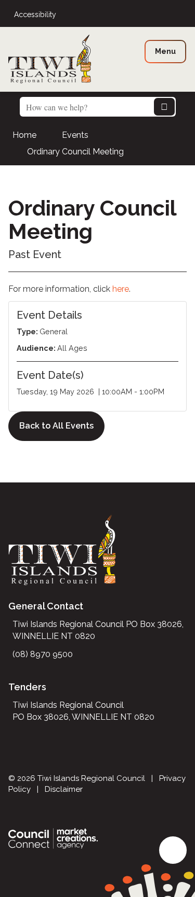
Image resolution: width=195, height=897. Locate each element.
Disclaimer (64, 789)
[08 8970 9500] (183, 14)
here (120, 289)
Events (75, 135)
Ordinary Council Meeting (75, 151)
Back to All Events (56, 426)
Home (24, 135)
